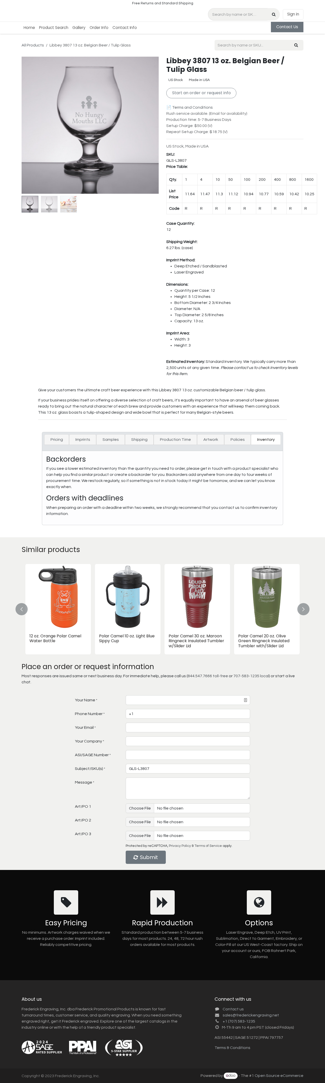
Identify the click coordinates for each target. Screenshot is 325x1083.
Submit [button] (149, 857)
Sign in (293, 14)
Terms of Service (208, 846)
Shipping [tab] (139, 440)
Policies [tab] (238, 440)
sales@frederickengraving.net (251, 1015)
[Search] (274, 14)
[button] (28, 125)
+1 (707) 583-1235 (239, 1021)
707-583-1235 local (251, 676)
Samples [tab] (111, 440)
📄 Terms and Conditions (189, 107)
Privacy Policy (180, 846)
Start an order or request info (201, 93)
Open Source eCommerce (279, 1076)
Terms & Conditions (232, 1048)
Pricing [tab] (57, 440)
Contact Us (287, 26)
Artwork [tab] (210, 440)
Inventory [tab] (266, 440)
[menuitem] (29, 28)
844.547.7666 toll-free (208, 676)
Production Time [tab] (175, 440)
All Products (33, 45)
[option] (162, 609)
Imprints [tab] (82, 440)
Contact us (233, 1009)
